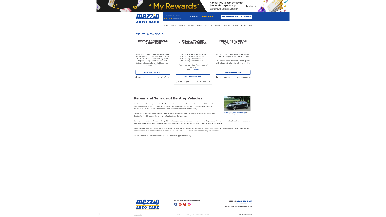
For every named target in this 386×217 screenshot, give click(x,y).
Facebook (175, 204)
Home (166, 25)
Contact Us (208, 25)
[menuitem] (166, 26)
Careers (243, 25)
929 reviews (177, 18)
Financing (182, 25)
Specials (173, 25)
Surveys (235, 25)
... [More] (156, 65)
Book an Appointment (230, 16)
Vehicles (199, 25)
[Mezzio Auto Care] (148, 19)
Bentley (159, 34)
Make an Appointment (152, 72)
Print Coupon (143, 77)
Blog (250, 25)
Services (191, 25)
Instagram (189, 204)
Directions (227, 25)
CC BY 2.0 (244, 114)
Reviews (218, 25)
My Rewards (246, 16)
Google (180, 204)
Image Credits (138, 214)
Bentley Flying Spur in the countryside (235, 112)
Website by (245, 214)
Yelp (184, 204)
